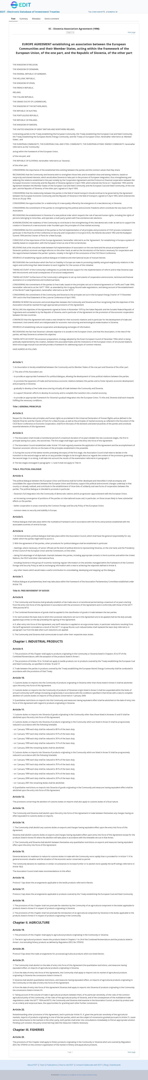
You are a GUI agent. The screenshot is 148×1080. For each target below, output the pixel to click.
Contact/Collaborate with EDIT (89, 1065)
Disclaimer (64, 1075)
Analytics (111, 12)
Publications (51, 1065)
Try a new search (95, 12)
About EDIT (33, 1065)
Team (42, 1065)
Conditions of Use (75, 1075)
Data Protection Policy (89, 1075)
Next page (131, 32)
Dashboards (115, 1065)
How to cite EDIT (66, 1065)
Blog (106, 1065)
